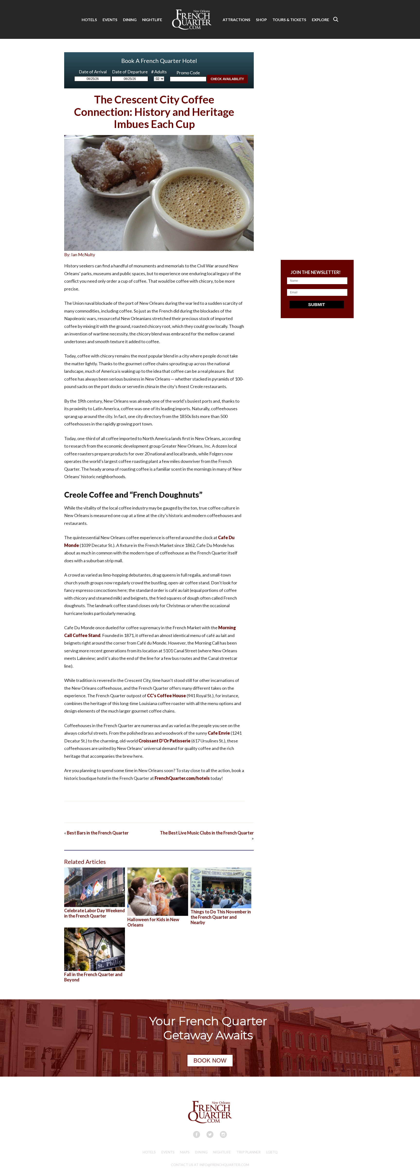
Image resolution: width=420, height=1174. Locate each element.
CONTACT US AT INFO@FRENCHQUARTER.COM (210, 1165)
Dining (201, 1152)
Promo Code (188, 72)
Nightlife (222, 1152)
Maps (185, 1152)
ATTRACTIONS (236, 19)
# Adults (159, 71)
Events (168, 1152)
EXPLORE (320, 19)
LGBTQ (272, 1152)
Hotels (149, 1152)
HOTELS (89, 19)
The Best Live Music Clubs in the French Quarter (207, 832)
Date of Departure (130, 71)
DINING (130, 19)
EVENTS (110, 19)
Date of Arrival (93, 71)
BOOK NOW (210, 1060)
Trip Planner (248, 1152)
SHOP (261, 19)
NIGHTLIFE (152, 19)
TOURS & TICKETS (289, 19)
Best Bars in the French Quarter (98, 832)
